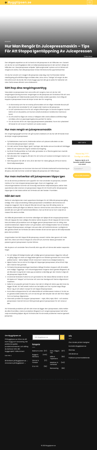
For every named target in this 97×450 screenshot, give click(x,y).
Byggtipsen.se (19, 2)
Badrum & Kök (39, 351)
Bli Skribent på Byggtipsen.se (15, 361)
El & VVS (39, 366)
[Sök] (62, 337)
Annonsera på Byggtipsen (14, 363)
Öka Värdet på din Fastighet (79, 342)
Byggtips (8, 41)
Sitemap (72, 350)
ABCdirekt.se (73, 354)
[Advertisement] (82, 265)
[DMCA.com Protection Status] (48, 415)
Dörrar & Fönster (39, 362)
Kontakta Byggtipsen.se (77, 346)
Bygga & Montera (39, 356)
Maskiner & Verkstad (57, 364)
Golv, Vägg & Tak (57, 352)
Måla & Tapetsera (57, 358)
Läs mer (7, 355)
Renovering (57, 368)
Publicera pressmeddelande (79, 358)
